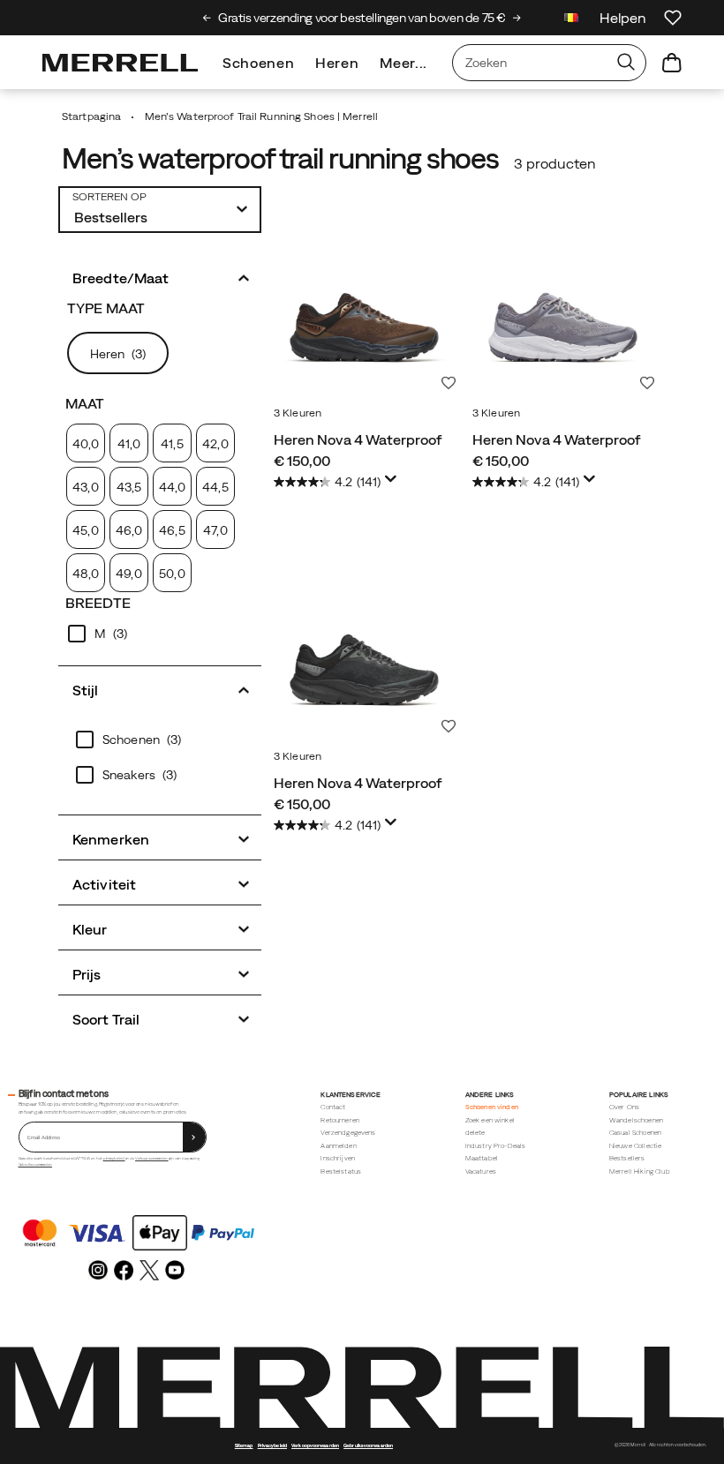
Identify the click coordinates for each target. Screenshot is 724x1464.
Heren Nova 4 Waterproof (358, 439)
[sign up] (194, 1137)
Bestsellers (627, 1158)
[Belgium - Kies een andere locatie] (571, 19)
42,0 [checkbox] (215, 444)
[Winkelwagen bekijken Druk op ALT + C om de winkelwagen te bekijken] (672, 62)
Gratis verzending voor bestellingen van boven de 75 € (362, 18)
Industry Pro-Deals (495, 1146)
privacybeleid (114, 1158)
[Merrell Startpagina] (120, 62)
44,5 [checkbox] (215, 487)
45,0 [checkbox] (85, 530)
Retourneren (340, 1120)
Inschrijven (338, 1158)
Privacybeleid (272, 1445)
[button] (159, 276)
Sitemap (244, 1445)
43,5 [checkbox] (129, 487)
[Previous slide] (207, 17)
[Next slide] (517, 17)
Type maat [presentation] (106, 308)
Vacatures (480, 1171)
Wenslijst (448, 383)
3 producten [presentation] (555, 163)
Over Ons (624, 1107)
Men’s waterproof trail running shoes (280, 158)
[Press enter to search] (626, 62)
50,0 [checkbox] (172, 574)
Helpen (623, 18)
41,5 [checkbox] (172, 444)
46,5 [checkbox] (172, 530)
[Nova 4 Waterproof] (364, 307)
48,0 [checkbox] (85, 574)
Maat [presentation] (84, 403)
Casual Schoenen (635, 1133)
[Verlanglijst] (672, 17)
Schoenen (258, 63)
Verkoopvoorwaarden (151, 1158)
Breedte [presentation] (98, 603)
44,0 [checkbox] (172, 487)
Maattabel (481, 1158)
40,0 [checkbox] (85, 444)
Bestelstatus (341, 1171)
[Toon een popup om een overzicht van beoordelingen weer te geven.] (393, 483)
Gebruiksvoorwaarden (35, 1164)
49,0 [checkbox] (128, 574)
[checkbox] (159, 633)
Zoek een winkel (490, 1120)
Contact (333, 1107)
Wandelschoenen (636, 1120)
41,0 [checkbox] (128, 444)
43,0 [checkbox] (85, 487)
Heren (336, 63)
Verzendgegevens (348, 1133)
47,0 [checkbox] (215, 530)
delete (475, 1133)
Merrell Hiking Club (639, 1171)
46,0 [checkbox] (129, 530)
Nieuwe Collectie (635, 1146)
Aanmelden (338, 1146)
